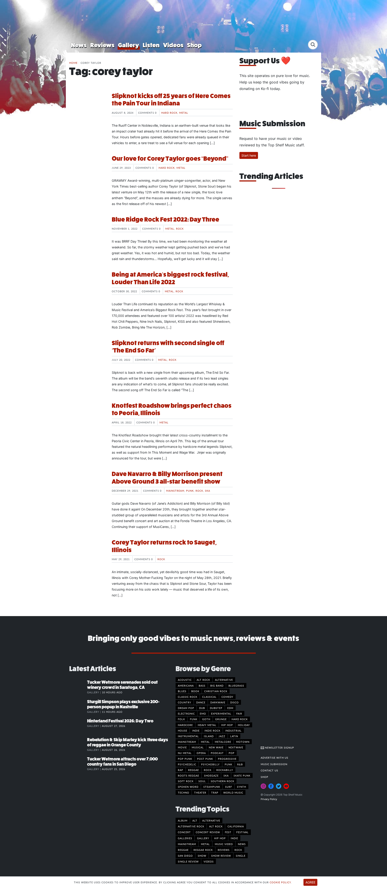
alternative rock (191, 826)
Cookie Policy (280, 882)
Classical (209, 696)
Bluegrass (236, 685)
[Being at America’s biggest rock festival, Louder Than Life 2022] (87, 287)
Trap (214, 792)
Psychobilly (210, 764)
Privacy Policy (269, 799)
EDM (230, 708)
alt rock (216, 826)
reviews (224, 850)
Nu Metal (185, 753)
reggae (183, 850)
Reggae (193, 770)
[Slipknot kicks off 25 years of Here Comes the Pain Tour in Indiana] (87, 109)
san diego (185, 855)
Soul (202, 781)
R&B (240, 764)
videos (209, 861)
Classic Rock (187, 696)
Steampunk (211, 786)
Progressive (227, 758)
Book (195, 691)
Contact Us (269, 770)
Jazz (222, 736)
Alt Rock (203, 679)
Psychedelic (187, 764)
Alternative (224, 679)
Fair (239, 713)
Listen (151, 45)
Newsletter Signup (279, 747)
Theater (200, 792)
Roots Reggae (188, 775)
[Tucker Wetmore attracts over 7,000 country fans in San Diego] (78, 763)
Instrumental (188, 736)
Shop (194, 45)
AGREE (310, 882)
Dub (202, 708)
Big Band (217, 685)
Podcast (217, 753)
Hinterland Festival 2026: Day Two (120, 721)
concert (184, 832)
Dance (200, 702)
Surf (228, 786)
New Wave (216, 747)
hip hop (220, 838)
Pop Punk (185, 758)
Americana (186, 685)
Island (209, 736)
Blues (182, 691)
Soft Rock (186, 781)
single (240, 855)
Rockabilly (224, 770)
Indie (196, 730)
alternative (211, 820)
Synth (241, 786)
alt (194, 820)
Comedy (227, 696)
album (182, 820)
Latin (234, 736)
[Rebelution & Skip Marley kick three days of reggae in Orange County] (78, 744)
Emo (203, 713)
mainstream (187, 844)
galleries (185, 838)
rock (238, 850)
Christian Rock (215, 691)
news (242, 844)
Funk (193, 719)
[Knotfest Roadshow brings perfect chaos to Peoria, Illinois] (87, 418)
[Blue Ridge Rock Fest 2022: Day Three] (87, 232)
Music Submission (274, 764)
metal (205, 844)
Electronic (186, 713)
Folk (181, 719)
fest (228, 832)
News (79, 45)
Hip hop (227, 725)
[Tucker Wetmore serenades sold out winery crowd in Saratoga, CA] (78, 687)
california (236, 826)
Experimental (221, 713)
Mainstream (175, 490)
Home (73, 62)
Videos (173, 45)
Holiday (244, 725)
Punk (190, 490)
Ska (207, 490)
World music (233, 792)
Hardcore (185, 725)
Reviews (102, 45)
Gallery (128, 45)
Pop (231, 753)
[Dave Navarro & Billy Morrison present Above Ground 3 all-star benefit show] (87, 487)
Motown (242, 741)
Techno (183, 792)
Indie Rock (212, 730)
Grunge (221, 719)
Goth (206, 719)
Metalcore (223, 741)
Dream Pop (186, 708)
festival (242, 832)
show (202, 855)
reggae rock (203, 850)
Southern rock (222, 781)
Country (184, 702)
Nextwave (235, 747)
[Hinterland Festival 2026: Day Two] (78, 725)
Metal (183, 112)
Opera (201, 753)
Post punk (205, 758)
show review (221, 855)
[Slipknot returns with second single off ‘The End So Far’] (87, 356)
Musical (198, 747)
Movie (182, 747)
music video (224, 844)
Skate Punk (242, 775)
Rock (180, 228)
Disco (234, 702)
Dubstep (216, 708)
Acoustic (185, 679)
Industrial (233, 730)
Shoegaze (211, 775)
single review (188, 861)
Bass (202, 685)
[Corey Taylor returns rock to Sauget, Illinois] (87, 555)
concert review (208, 832)
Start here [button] (248, 155)
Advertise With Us (274, 757)
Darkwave (217, 702)
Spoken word (188, 786)
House (182, 730)
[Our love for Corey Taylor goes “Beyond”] (87, 171)
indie (234, 838)
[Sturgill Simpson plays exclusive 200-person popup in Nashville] (78, 706)
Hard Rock (169, 112)
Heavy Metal (207, 725)
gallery (203, 838)
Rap (180, 770)
